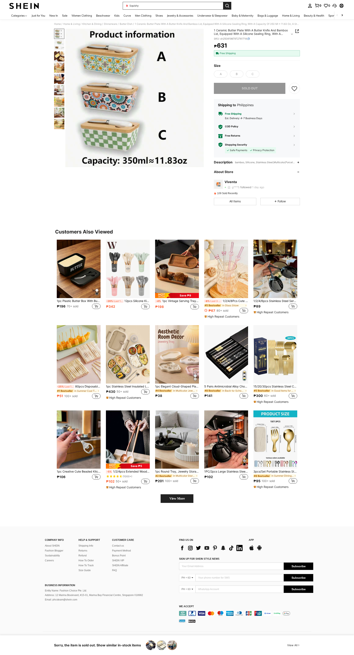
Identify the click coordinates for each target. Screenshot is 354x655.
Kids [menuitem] (116, 15)
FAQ (114, 570)
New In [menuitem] (53, 15)
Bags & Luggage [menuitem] (268, 15)
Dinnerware (110, 24)
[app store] (251, 549)
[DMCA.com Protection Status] (191, 621)
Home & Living (71, 24)
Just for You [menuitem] (38, 15)
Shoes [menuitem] (159, 15)
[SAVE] (294, 88)
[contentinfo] (246, 613)
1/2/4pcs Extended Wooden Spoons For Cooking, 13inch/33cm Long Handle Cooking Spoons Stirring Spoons (128, 471)
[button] (334, 5)
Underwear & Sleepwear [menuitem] (212, 15)
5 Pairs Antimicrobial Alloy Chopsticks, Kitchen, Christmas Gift (226, 386)
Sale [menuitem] (64, 15)
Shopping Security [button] (236, 144)
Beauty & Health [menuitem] (314, 15)
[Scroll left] (337, 15)
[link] (317, 5)
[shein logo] (24, 5)
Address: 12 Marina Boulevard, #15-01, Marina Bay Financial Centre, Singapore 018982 (94, 595)
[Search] (227, 6)
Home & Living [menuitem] (291, 15)
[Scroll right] (342, 15)
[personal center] (309, 5)
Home (57, 24)
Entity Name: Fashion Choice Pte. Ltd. (66, 590)
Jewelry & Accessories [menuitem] (180, 15)
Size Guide (84, 570)
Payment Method (121, 550)
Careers (49, 560)
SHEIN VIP (118, 560)
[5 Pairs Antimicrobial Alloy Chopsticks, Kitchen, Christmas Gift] (226, 354)
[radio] (220, 74)
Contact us (118, 545)
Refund (82, 555)
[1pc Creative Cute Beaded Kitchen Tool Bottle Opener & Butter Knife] (79, 439)
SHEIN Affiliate (120, 565)
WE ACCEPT (186, 606)
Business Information (60, 585)
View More (177, 498)
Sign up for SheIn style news (199, 558)
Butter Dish (126, 24)
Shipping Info (85, 545)
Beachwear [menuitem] (103, 15)
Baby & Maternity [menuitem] (242, 15)
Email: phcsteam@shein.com (61, 599)
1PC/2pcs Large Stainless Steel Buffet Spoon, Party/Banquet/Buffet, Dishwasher (226, 471)
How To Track (86, 565)
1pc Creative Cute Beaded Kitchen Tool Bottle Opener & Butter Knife (79, 471)
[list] (212, 548)
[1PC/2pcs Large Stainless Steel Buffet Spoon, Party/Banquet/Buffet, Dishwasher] (226, 439)
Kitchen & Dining (91, 24)
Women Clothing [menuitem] (81, 15)
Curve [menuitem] (127, 15)
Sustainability (52, 555)
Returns (82, 550)
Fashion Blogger (54, 550)
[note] (177, 295)
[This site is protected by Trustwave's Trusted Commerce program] (182, 621)
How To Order (86, 560)
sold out (250, 88)
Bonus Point (119, 555)
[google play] (259, 549)
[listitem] (78, 279)
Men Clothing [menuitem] (143, 15)
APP (251, 540)
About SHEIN (52, 545)
